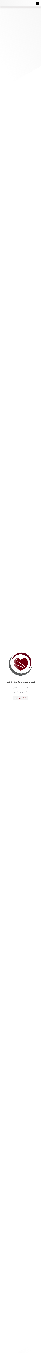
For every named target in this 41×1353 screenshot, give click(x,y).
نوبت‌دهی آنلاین (20, 697)
